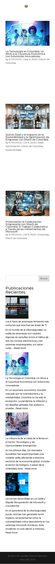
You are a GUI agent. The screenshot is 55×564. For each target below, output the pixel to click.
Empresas (43, 234)
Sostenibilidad (13, 150)
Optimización (13, 146)
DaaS (41, 142)
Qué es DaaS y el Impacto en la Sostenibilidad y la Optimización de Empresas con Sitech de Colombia (27, 137)
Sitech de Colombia (32, 146)
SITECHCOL (15, 59)
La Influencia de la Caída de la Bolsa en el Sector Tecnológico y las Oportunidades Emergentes (27, 442)
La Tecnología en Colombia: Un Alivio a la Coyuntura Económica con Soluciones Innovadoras (25, 54)
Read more (20, 348)
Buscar (44, 278)
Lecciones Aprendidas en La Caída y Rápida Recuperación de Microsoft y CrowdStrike (25, 502)
